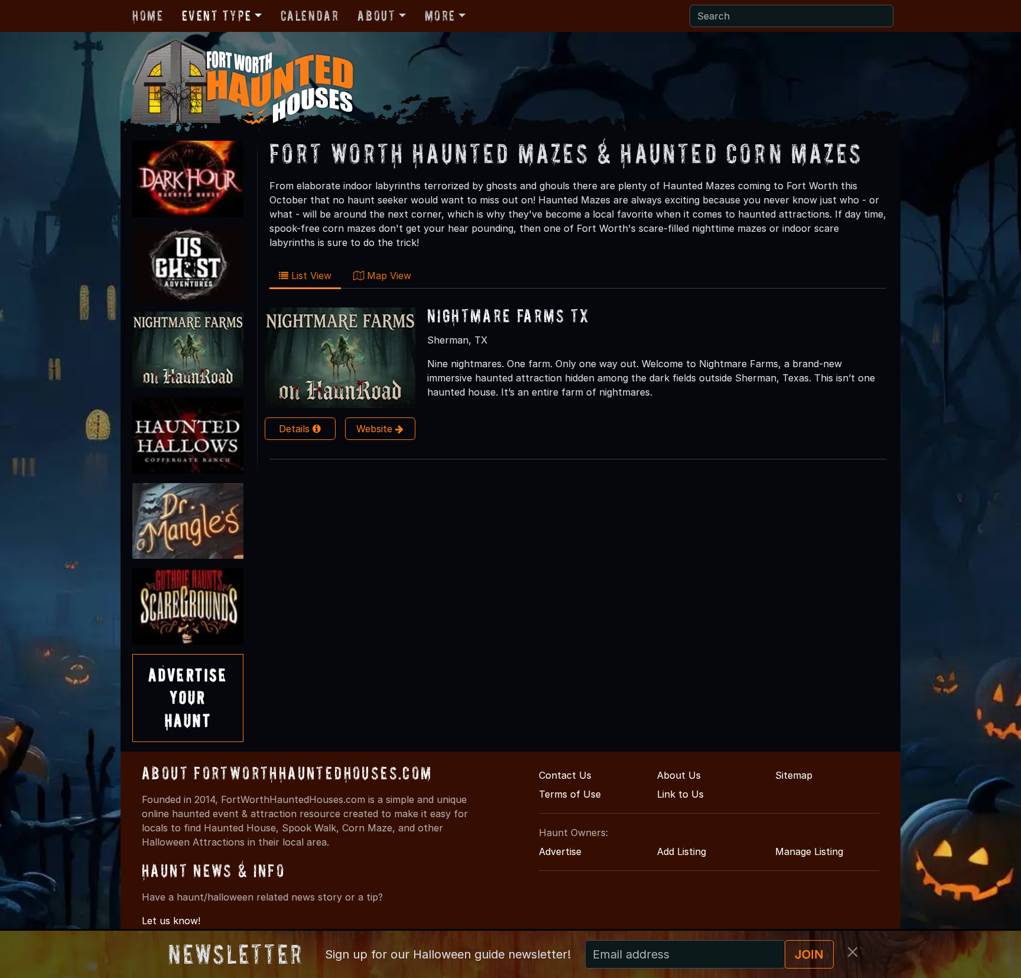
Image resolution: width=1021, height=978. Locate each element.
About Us (679, 775)
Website (375, 429)
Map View (387, 275)
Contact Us (565, 775)
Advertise (560, 851)
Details (296, 429)
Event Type (216, 16)
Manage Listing (809, 851)
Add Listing (681, 851)
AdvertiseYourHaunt (187, 697)
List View (309, 275)
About (376, 16)
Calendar (310, 16)
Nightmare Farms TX (508, 315)
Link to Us (680, 794)
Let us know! (171, 921)
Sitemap (793, 775)
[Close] (853, 952)
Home (147, 16)
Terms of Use (570, 794)
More (440, 16)
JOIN (809, 954)
